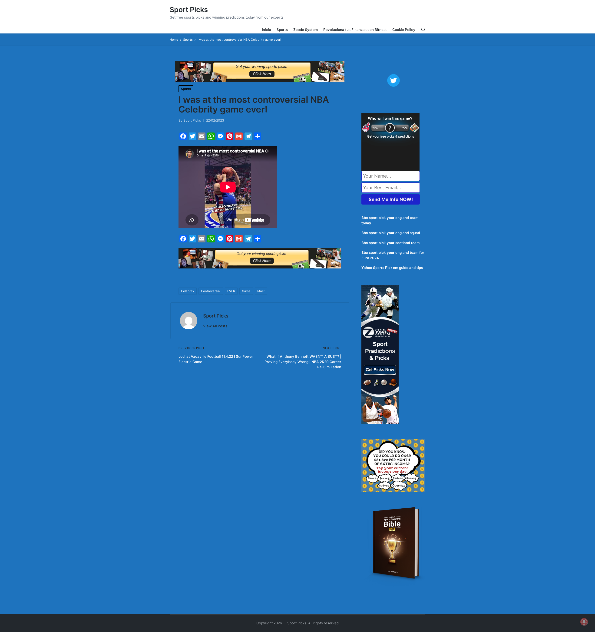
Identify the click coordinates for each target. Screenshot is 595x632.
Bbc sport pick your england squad (390, 233)
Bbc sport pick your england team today (389, 220)
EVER (231, 291)
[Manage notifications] (584, 621)
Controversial (210, 291)
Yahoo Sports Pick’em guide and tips (392, 267)
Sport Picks (189, 9)
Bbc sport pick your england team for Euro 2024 (392, 255)
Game (246, 291)
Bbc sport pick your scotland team (390, 243)
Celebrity (187, 291)
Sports (186, 89)
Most (261, 291)
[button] (215, 326)
